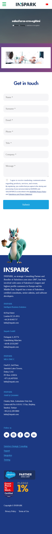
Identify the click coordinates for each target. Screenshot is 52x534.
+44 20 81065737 (10, 319)
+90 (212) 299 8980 (11, 411)
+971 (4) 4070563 (11, 378)
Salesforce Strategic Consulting (15, 446)
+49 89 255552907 (11, 344)
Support (7, 451)
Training (7, 460)
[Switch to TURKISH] (47, 4)
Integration (8, 455)
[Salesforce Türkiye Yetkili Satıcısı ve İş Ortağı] (26, 4)
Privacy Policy (10, 511)
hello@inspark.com (11, 323)
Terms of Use (24, 511)
